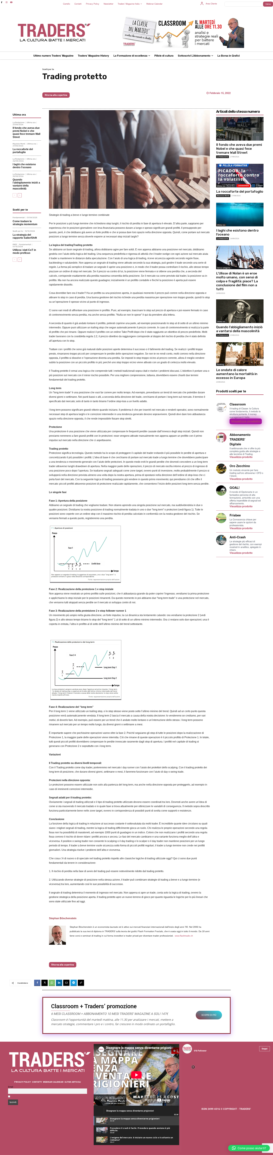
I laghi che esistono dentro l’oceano (24, 166)
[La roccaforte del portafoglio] (240, 175)
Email (10, 1087)
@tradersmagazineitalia (207, 1046)
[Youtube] (11, 2)
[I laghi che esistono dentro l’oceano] (240, 214)
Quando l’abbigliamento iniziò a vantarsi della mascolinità (239, 329)
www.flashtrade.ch (184, 935)
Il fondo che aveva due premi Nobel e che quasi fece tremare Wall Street (26, 132)
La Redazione (18, 122)
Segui (264, 1048)
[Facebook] (1, 2)
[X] (44, 983)
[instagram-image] (193, 1066)
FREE (15, 244)
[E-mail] (66, 983)
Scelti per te (48, 69)
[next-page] (20, 195)
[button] (249, 1148)
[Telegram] (73, 983)
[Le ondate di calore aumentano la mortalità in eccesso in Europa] (240, 354)
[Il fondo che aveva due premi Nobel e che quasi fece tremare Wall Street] (240, 129)
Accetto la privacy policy (23, 1097)
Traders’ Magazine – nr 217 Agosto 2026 (73, 87)
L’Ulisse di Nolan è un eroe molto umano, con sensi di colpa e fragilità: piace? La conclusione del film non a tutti (237, 281)
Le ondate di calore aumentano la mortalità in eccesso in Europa (236, 374)
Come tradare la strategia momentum (25, 223)
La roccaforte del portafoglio (239, 191)
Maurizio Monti (19, 144)
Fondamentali (19, 217)
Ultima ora (31, 122)
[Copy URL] (81, 983)
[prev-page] (15, 195)
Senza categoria (223, 268)
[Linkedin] (59, 983)
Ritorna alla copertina (56, 95)
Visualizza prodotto (245, 421)
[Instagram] (6, 2)
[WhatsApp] (52, 983)
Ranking (220, 364)
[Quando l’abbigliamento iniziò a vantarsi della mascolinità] (240, 311)
